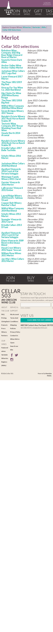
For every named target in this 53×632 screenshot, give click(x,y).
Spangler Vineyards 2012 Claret (11, 220)
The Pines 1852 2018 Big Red (11, 101)
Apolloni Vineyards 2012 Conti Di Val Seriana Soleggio (11, 235)
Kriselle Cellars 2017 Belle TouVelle (11, 149)
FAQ (2, 314)
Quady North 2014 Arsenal (10, 134)
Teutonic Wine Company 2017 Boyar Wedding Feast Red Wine (12, 127)
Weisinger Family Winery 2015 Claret (11, 178)
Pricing (3, 318)
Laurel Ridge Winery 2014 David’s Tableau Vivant (12, 197)
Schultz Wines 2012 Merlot (11, 215)
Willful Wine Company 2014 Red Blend (12, 209)
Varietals (36, 27)
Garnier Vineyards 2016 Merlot (10, 183)
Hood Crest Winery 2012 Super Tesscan (11, 248)
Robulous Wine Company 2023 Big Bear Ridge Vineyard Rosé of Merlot (11, 53)
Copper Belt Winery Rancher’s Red (11, 204)
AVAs (44, 27)
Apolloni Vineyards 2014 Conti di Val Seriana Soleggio (11, 171)
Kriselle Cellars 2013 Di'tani (11, 226)
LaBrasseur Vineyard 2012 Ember (12, 189)
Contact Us (14, 335)
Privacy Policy (15, 332)
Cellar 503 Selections (11, 30)
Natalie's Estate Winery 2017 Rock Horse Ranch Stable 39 (13, 118)
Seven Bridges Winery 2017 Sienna (12, 112)
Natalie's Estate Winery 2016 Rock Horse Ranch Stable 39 (13, 143)
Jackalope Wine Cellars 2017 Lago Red (13, 72)
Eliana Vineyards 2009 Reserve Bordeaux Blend (12, 242)
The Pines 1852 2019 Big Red (11, 83)
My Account (47, 3)
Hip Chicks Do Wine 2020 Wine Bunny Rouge (11, 95)
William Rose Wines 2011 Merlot (11, 254)
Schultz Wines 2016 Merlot (11, 156)
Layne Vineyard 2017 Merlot (12, 77)
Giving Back (5, 321)
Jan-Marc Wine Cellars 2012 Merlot (12, 260)
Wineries (27, 27)
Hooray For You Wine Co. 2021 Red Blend (12, 88)
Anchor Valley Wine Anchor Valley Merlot (12, 66)
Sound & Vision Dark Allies (11, 61)
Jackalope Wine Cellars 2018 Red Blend (13, 164)
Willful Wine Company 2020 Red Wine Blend (12, 107)
